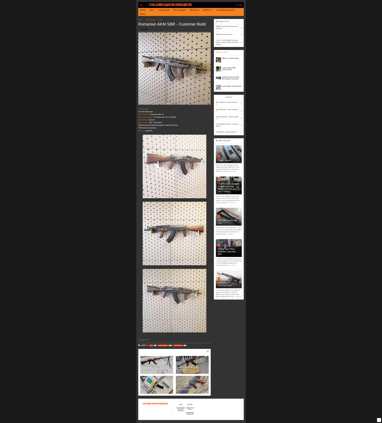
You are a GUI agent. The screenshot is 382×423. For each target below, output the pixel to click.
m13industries (143, 109)
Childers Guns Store (190, 408)
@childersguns (143, 120)
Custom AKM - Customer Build (231, 86)
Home (144, 10)
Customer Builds (164, 10)
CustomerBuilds (150, 20)
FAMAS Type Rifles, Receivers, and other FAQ (227, 251)
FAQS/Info (207, 10)
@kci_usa (141, 131)
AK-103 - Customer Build (186, 389)
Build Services (194, 10)
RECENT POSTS (222, 52)
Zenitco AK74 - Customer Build (153, 389)
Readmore (233, 171)
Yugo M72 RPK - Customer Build (154, 370)
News (151, 10)
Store (144, 14)
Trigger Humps (224, 160)
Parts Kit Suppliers (179, 10)
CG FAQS (189, 404)
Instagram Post (143, 340)
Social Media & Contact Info (225, 10)
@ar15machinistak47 (145, 117)
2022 (160, 20)
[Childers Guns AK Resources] (170, 5)
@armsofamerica (144, 114)
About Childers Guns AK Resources (180, 409)
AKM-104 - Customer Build (230, 58)
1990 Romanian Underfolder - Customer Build (188, 369)
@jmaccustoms (143, 122)
